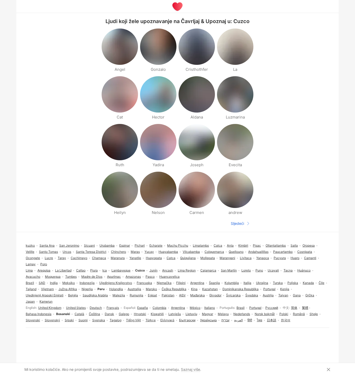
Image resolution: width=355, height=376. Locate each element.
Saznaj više (190, 369)
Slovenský (52, 320)
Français (113, 308)
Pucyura (280, 258)
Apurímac (114, 276)
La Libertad (63, 270)
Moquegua (53, 276)
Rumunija (136, 295)
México (195, 308)
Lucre (49, 258)
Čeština (94, 314)
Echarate (155, 245)
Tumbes (71, 276)
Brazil (30, 283)
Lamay (31, 264)
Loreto (246, 270)
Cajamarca (208, 270)
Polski (283, 314)
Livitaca (246, 258)
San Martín (229, 270)
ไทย (259, 320)
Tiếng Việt (133, 320)
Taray (62, 258)
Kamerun (46, 301)
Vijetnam (47, 289)
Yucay (149, 252)
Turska (278, 283)
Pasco (150, 276)
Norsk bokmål (265, 314)
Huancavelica (169, 276)
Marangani (227, 258)
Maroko (151, 289)
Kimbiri (243, 245)
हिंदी (249, 320)
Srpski (69, 320)
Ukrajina (262, 283)
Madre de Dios (91, 276)
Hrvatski (140, 314)
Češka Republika (174, 289)
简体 (294, 308)
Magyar (207, 314)
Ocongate (33, 258)
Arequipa (43, 270)
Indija (54, 283)
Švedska (251, 295)
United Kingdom (49, 308)
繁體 (305, 308)
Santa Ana (47, 245)
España (142, 308)
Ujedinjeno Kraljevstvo (115, 283)
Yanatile (135, 258)
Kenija (284, 289)
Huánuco (304, 270)
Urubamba (107, 245)
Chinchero (118, 252)
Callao (81, 270)
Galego (124, 314)
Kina (194, 289)
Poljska (292, 283)
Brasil (240, 308)
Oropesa (309, 245)
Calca (218, 245)
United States (76, 308)
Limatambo (201, 245)
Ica (104, 270)
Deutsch (96, 308)
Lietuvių (191, 314)
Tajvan (283, 295)
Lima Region (187, 270)
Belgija (73, 295)
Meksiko (68, 283)
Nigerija (87, 289)
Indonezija (87, 283)
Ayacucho (33, 276)
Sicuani (89, 245)
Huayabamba (168, 252)
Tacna (288, 270)
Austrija (268, 295)
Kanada (308, 283)
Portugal (255, 308)
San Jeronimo (69, 245)
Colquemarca (214, 252)
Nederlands (241, 314)
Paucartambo (283, 252)
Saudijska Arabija (95, 295)
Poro (43, 264)
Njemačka (164, 283)
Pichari (140, 245)
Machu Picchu (177, 245)
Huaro (295, 258)
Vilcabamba (191, 252)
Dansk (109, 314)
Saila (294, 245)
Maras (135, 252)
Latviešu (174, 314)
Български (187, 320)
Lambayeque (120, 270)
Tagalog (115, 320)
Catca (171, 258)
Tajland (31, 289)
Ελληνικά (167, 320)
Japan (30, 301)
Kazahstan (210, 289)
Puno (259, 270)
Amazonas (133, 276)
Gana (297, 295)
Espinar (124, 245)
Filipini (181, 283)
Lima (29, 270)
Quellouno (236, 252)
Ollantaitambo (276, 245)
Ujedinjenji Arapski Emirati (44, 295)
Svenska (98, 320)
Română (299, 314)
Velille (30, 252)
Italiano (209, 308)
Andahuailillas (258, 252)
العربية (238, 320)
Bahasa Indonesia (38, 314)
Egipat (152, 295)
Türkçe (151, 320)
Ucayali (273, 270)
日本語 (271, 320)
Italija (247, 283)
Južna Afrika (67, 289)
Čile (321, 283)
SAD (42, 283)
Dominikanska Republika (240, 289)
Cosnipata (304, 252)
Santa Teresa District (91, 252)
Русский (271, 308)
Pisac (257, 245)
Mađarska (197, 295)
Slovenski (33, 320)
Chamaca (99, 258)
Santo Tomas (48, 252)
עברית (225, 320)
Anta (230, 245)
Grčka (309, 295)
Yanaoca (262, 258)
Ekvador (215, 295)
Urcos (67, 252)
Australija (134, 289)
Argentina (178, 308)
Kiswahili (157, 314)
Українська (208, 320)
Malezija (119, 295)
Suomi (83, 320)
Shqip (314, 314)
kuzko (30, 245)
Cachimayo (79, 258)
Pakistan (168, 295)
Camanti (310, 258)
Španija (214, 283)
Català (79, 314)
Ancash (167, 270)
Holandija (116, 289)
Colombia (159, 308)
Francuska (144, 283)
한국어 (285, 320)
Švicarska (233, 295)
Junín (153, 270)
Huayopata (154, 258)
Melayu (223, 314)
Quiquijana (188, 258)
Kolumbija (232, 283)
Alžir (182, 295)
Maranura (118, 258)
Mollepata (207, 258)
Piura (94, 270)
